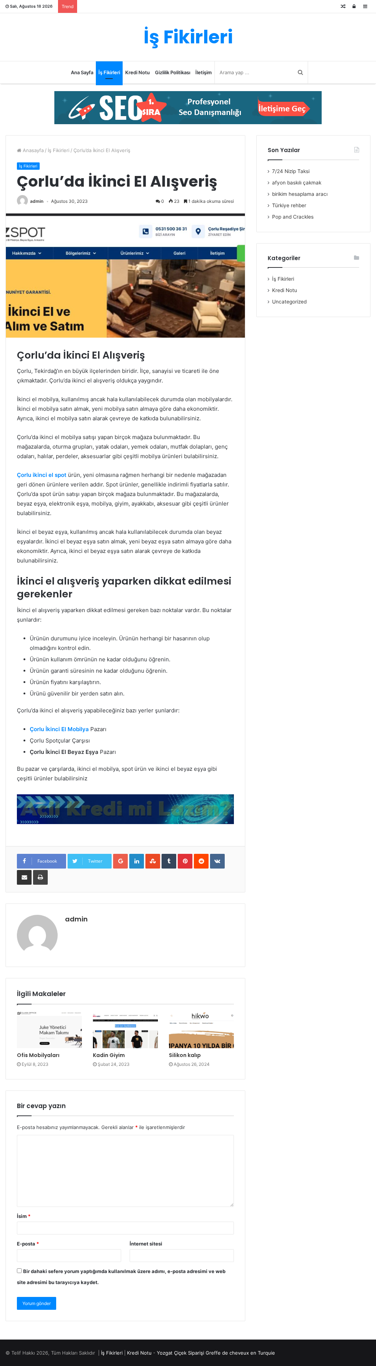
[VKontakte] (217, 861)
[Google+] (120, 861)
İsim (23, 1216)
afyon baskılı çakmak (296, 183)
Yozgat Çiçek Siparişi (180, 1353)
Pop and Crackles (293, 217)
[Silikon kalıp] (201, 1030)
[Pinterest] (185, 861)
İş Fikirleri (109, 72)
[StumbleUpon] (152, 861)
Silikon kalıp (185, 1055)
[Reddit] (201, 861)
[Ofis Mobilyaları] (49, 1030)
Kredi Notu (137, 72)
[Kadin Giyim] (125, 1030)
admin (36, 201)
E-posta (28, 1244)
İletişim (203, 72)
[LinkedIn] (136, 861)
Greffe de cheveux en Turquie (240, 1353)
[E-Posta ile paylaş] (24, 877)
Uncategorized (289, 302)
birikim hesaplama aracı (300, 194)
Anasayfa (32, 150)
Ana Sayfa (82, 72)
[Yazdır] (40, 877)
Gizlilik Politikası (172, 72)
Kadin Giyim (109, 1055)
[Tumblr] (169, 861)
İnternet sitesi (146, 1244)
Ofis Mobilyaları (38, 1055)
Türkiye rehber (289, 205)
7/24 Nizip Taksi (291, 171)
